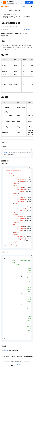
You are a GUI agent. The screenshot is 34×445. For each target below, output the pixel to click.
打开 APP (29, 2)
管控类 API (5, 18)
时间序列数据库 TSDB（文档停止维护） (12, 16)
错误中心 (6, 350)
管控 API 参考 (27, 16)
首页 (2, 14)
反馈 (20, 365)
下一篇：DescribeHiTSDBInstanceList (22, 356)
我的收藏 (28, 29)
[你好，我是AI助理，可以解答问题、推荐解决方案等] (24, 6)
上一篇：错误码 (5, 356)
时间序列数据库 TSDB (10, 14)
